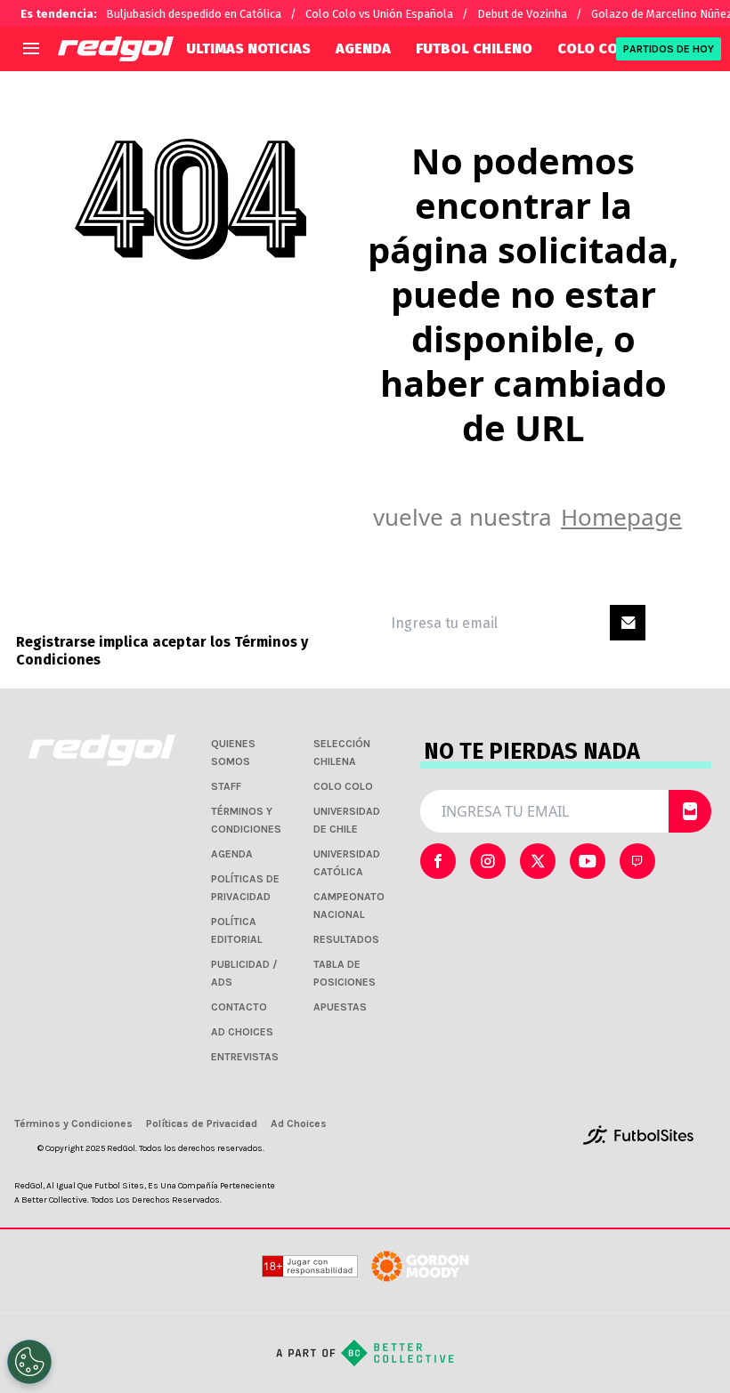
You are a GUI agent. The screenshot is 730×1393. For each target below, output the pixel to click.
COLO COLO (596, 48)
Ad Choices (299, 1123)
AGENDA (363, 48)
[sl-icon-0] (438, 861)
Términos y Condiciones (73, 1123)
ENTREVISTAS (245, 1057)
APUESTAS (340, 1007)
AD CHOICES (242, 1032)
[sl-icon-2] (538, 861)
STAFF (226, 786)
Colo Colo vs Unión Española (379, 13)
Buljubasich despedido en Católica (193, 13)
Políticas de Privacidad (201, 1123)
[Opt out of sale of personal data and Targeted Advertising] (29, 1362)
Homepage (621, 517)
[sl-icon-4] (637, 861)
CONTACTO (239, 1007)
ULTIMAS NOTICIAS (248, 48)
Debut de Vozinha (522, 13)
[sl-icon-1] (488, 861)
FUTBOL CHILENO (474, 48)
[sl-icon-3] (587, 861)
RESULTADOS (346, 939)
